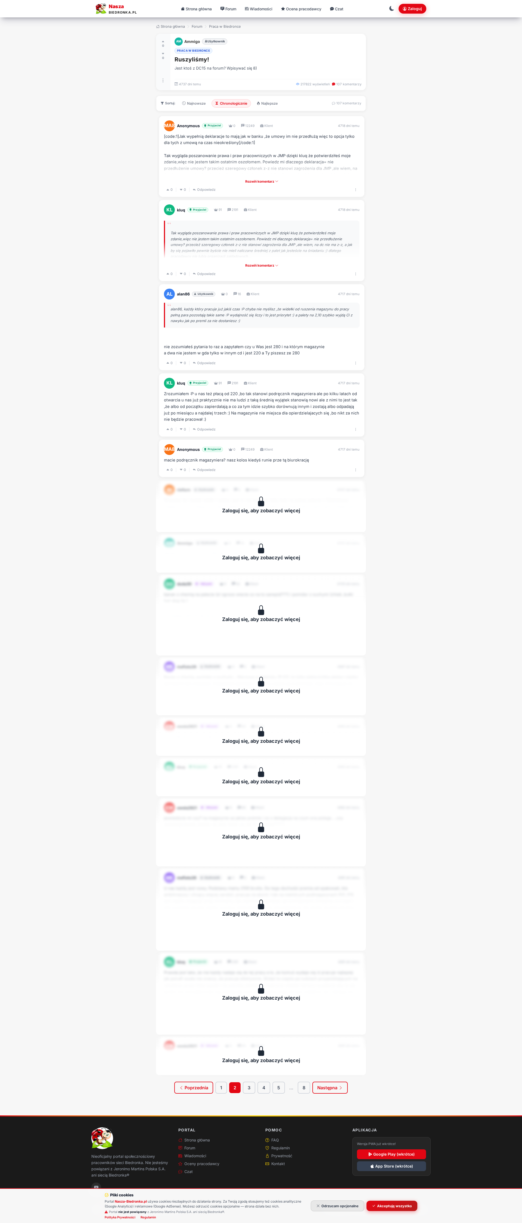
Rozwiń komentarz (260, 181)
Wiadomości (195, 1155)
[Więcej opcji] (163, 80)
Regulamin (280, 1148)
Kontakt (278, 1163)
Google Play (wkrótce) (394, 1154)
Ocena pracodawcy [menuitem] (303, 9)
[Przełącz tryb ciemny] (391, 9)
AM (178, 41)
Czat (188, 1171)
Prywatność (281, 1155)
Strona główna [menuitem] (199, 9)
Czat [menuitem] (339, 9)
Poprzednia (196, 1087)
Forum (197, 26)
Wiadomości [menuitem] (261, 9)
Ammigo (192, 41)
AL (169, 294)
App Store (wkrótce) (394, 1166)
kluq (181, 210)
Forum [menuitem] (230, 9)
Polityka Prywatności (120, 1217)
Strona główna (173, 26)
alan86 (183, 294)
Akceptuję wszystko (394, 1206)
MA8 (169, 125)
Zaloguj (415, 8)
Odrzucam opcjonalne (340, 1206)
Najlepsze (269, 103)
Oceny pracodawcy (201, 1163)
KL (169, 210)
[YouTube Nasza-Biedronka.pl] (96, 1187)
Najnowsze (196, 103)
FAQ (275, 1140)
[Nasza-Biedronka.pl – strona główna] (102, 1138)
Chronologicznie (233, 103)
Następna (327, 1087)
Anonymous (188, 125)
